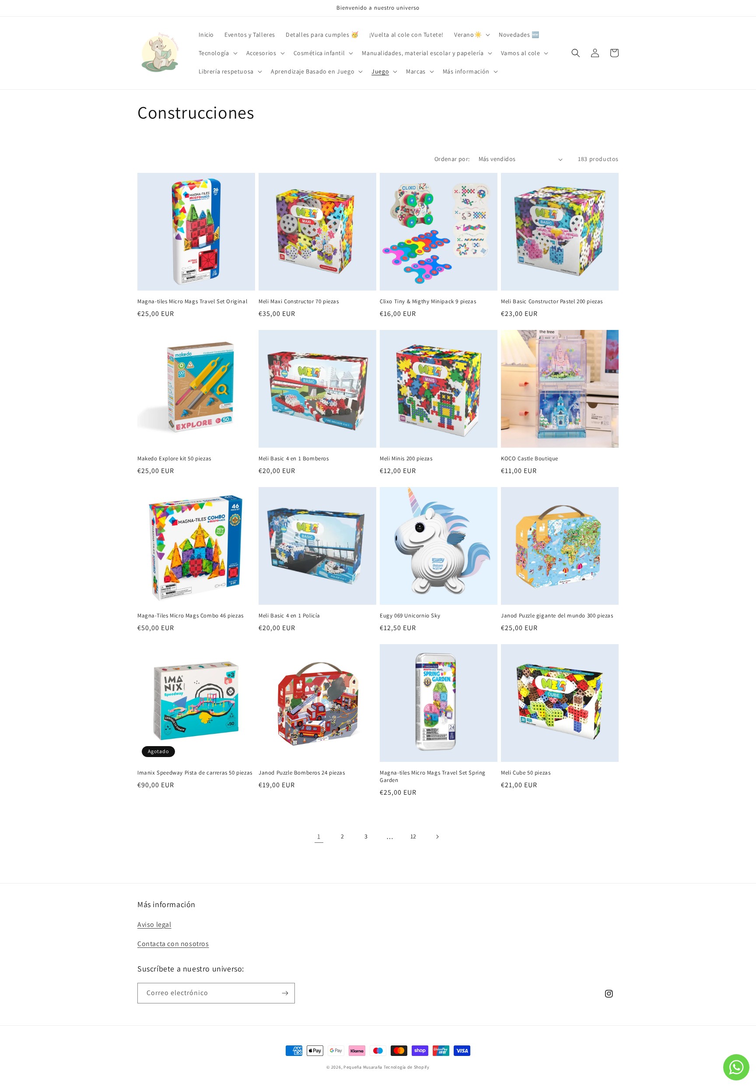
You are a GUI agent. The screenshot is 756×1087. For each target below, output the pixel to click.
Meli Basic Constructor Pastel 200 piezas (552, 301)
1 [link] (319, 836)
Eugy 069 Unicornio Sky (410, 615)
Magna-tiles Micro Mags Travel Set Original (192, 301)
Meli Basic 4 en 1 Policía (289, 615)
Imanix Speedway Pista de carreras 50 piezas (194, 772)
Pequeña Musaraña (362, 1067)
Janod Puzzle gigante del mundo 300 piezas (557, 615)
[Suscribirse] (284, 993)
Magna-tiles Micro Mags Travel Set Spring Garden (433, 776)
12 (413, 836)
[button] (471, 34)
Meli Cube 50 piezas (525, 772)
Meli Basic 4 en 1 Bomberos (294, 458)
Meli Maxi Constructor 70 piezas (299, 301)
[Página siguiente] (437, 836)
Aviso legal (154, 924)
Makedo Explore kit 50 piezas (174, 458)
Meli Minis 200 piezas (406, 458)
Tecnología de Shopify (407, 1067)
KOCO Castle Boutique (529, 458)
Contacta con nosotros (173, 943)
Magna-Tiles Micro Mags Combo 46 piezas (190, 615)
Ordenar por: (452, 159)
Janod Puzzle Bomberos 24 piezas (302, 772)
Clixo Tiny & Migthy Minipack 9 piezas (428, 301)
